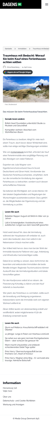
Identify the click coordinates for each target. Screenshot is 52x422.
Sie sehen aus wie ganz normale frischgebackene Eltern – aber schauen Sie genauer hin (27, 339)
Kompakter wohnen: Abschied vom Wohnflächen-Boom (20, 131)
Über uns (7, 397)
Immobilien (22, 49)
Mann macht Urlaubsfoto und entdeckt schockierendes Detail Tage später (22, 346)
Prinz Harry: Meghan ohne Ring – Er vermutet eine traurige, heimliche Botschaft (27, 359)
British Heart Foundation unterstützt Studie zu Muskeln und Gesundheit (25, 124)
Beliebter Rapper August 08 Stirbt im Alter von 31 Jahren (27, 217)
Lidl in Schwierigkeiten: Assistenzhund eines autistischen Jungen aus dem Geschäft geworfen (26, 224)
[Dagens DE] (22, 4)
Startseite (8, 49)
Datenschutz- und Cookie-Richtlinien (19, 401)
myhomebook (17, 152)
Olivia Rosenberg (13, 67)
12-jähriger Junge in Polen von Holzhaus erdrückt (27, 334)
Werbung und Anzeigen (13, 404)
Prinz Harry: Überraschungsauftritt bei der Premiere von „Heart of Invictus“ (23, 352)
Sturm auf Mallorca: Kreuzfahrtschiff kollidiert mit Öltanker (26, 328)
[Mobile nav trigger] (46, 4)
